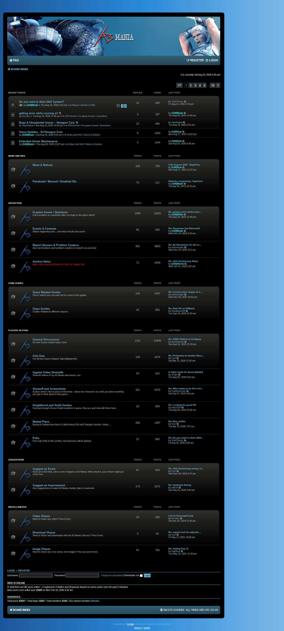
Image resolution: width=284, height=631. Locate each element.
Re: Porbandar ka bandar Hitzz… (186, 355)
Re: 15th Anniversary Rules (183, 261)
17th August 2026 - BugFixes (184, 164)
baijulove (176, 551)
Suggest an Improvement (49, 485)
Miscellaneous (17, 507)
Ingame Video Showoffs (48, 372)
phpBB (130, 624)
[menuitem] (14, 60)
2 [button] (190, 85)
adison (175, 487)
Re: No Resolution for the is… (184, 245)
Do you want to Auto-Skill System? (41, 101)
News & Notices (92, 135)
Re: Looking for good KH (182, 405)
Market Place (41, 421)
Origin (175, 374)
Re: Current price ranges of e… (185, 292)
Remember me (132, 575)
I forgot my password (111, 575)
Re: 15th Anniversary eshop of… (186, 468)
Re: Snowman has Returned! (184, 228)
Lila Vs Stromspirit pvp (180, 516)
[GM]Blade (32, 105)
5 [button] (204, 85)
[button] (179, 85)
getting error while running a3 (38, 113)
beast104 (176, 407)
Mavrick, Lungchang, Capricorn (185, 181)
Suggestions (16, 460)
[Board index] (113, 36)
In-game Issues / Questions (93, 116)
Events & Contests (44, 228)
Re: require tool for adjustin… (184, 532)
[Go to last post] (185, 101)
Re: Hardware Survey (179, 485)
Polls (92, 105)
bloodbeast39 (178, 311)
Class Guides (41, 308)
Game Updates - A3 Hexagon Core (41, 132)
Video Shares (41, 516)
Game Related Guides (47, 292)
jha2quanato (178, 341)
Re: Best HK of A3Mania (181, 308)
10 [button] (212, 85)
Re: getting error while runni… (185, 212)
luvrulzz (26, 116)
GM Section (71, 116)
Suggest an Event (44, 468)
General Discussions (46, 339)
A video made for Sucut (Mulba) (185, 372)
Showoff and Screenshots (49, 388)
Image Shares (41, 549)
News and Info (74, 135)
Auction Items (42, 261)
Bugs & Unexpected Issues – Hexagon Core (47, 122)
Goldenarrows (179, 391)
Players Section (80, 105)
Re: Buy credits (176, 421)
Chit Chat (38, 356)
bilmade (94, 601)
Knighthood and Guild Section (52, 405)
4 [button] (200, 85)
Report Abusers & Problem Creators (56, 245)
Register (24, 570)
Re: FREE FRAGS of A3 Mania (184, 339)
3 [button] (195, 85)
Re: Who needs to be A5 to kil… (185, 388)
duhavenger (178, 247)
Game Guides (15, 283)
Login (11, 570)
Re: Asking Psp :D (178, 548)
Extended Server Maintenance (38, 141)
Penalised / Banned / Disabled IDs (54, 181)
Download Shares (44, 532)
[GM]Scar (177, 131)
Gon (174, 358)
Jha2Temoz (177, 101)
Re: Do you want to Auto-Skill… (185, 438)
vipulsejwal (27, 125)
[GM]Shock (178, 263)
